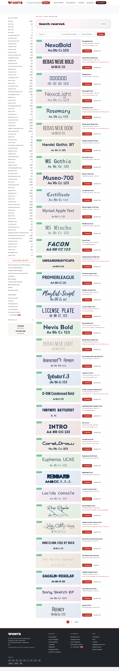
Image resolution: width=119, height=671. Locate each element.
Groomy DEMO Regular (15, 267)
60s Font (11, 27)
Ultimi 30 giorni (97, 649)
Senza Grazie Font (14, 204)
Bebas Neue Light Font (90, 340)
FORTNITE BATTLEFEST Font (92, 406)
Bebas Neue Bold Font (90, 58)
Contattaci (95, 637)
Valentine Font (12, 241)
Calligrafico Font (13, 58)
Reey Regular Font (88, 506)
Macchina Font (12, 63)
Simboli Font (12, 89)
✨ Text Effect (14, 315)
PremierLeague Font (89, 273)
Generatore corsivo (14, 312)
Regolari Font (12, 193)
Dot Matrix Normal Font (90, 555)
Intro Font (85, 423)
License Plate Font (88, 306)
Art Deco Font (12, 38)
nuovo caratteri (59, 2)
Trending (81, 2)
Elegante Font (12, 221)
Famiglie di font (54, 649)
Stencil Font (12, 218)
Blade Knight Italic (14, 284)
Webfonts (52, 647)
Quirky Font (11, 190)
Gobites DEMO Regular (15, 270)
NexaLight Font (87, 91)
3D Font (10, 21)
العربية (10, 663)
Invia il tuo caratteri (55, 652)
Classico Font (12, 72)
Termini (94, 642)
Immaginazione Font (14, 106)
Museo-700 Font (88, 174)
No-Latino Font (12, 173)
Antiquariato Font (13, 35)
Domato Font (12, 52)
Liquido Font (12, 154)
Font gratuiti (53, 637)
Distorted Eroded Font (15, 91)
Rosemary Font (87, 107)
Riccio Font (11, 83)
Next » (77, 622)
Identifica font (74, 637)
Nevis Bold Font (87, 323)
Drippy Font (11, 97)
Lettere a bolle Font (14, 55)
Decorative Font (13, 86)
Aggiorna (96, 565)
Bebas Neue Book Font (90, 124)
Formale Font (12, 114)
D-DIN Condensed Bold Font (92, 389)
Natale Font (12, 69)
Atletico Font (12, 46)
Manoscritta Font (13, 131)
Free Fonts (39, 16)
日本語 (16, 663)
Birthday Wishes (13, 290)
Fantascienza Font (14, 207)
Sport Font (11, 216)
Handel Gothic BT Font (90, 141)
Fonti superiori (71, 2)
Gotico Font (11, 123)
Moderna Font (12, 165)
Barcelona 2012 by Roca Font (92, 539)
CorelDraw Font (87, 439)
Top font (11, 301)
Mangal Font (86, 74)
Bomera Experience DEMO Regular (19, 265)
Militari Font (12, 159)
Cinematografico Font (15, 168)
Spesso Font (12, 230)
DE (13, 660)
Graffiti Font (12, 125)
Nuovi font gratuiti (20, 260)
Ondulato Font (12, 244)
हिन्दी (21, 663)
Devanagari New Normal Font (92, 356)
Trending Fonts (13, 303)
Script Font (11, 210)
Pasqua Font (12, 100)
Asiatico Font (12, 44)
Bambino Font (12, 151)
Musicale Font (12, 170)
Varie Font (11, 162)
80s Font (11, 29)
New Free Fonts (13, 298)
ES (17, 660)
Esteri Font (11, 111)
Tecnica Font (12, 224)
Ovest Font (11, 249)
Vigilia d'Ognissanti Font (15, 128)
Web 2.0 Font (12, 247)
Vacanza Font (12, 139)
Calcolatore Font (13, 77)
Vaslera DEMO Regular (15, 282)
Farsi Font (11, 108)
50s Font (11, 24)
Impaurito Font (12, 117)
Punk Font (11, 187)
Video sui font (96, 647)
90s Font (11, 32)
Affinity (10, 287)
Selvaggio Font (12, 252)
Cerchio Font (12, 201)
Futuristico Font (13, 120)
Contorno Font (12, 179)
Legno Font (11, 255)
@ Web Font (97, 51)
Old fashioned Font (14, 176)
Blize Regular (12, 279)
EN (9, 660)
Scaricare (88, 51)
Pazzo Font (11, 80)
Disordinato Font (13, 156)
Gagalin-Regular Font (89, 572)
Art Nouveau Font (13, 41)
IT (27, 660)
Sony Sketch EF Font (89, 589)
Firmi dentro (101, 2)
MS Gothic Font (87, 157)
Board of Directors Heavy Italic (18, 273)
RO (21, 660)
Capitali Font (12, 60)
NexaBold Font (87, 41)
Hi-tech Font (12, 134)
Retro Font (11, 196)
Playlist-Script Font (89, 290)
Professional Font (13, 185)
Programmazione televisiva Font (18, 232)
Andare (101, 34)
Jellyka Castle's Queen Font (92, 522)
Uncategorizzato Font (15, 238)
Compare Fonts (13, 306)
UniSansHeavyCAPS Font (91, 257)
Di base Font (12, 49)
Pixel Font (11, 182)
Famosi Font (12, 103)
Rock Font (11, 199)
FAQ (93, 639)
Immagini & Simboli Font (15, 145)
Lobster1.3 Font (87, 373)
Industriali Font (13, 148)
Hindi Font (11, 137)
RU (39, 660)
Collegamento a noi (98, 644)
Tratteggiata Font (13, 94)
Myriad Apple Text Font (90, 207)
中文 (35, 660)
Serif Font (11, 213)
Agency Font (86, 605)
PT (31, 660)
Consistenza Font (13, 227)
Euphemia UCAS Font (89, 456)
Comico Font (12, 75)
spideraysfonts (90, 410)
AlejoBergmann (90, 244)
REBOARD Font (87, 472)
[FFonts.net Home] (15, 2)
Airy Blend (11, 276)
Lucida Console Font (89, 489)
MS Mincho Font (87, 224)
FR (24, 660)
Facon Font (86, 240)
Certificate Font (88, 190)
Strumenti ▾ (90, 3)
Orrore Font (11, 142)
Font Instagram (13, 309)
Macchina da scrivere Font (16, 235)
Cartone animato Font (15, 66)
